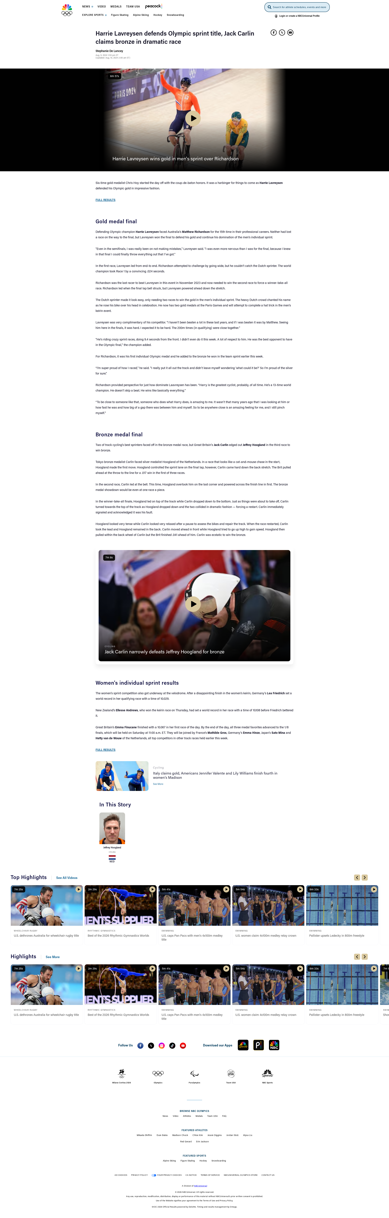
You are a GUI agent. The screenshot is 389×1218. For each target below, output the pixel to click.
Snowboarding (219, 1161)
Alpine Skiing (169, 1161)
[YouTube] (183, 1046)
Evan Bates (162, 1135)
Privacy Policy (139, 1175)
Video (176, 1116)
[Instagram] (162, 1046)
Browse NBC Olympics (194, 1111)
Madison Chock (180, 1135)
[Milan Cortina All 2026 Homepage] (70, 10)
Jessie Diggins (215, 1135)
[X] (151, 1046)
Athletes (187, 1116)
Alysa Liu (247, 1135)
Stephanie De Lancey (109, 51)
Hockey (203, 1161)
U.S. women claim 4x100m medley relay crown (265, 935)
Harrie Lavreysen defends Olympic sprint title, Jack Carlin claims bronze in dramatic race (175, 38)
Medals (199, 1116)
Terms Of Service (210, 1175)
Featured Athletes (195, 1130)
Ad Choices (121, 1175)
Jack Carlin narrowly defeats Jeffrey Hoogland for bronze (164, 652)
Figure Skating (188, 1161)
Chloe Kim (198, 1135)
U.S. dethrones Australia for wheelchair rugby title (46, 935)
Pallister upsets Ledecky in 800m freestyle (336, 935)
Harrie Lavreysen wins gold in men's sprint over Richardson (175, 159)
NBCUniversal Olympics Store (241, 1175)
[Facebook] (140, 1046)
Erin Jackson (202, 1142)
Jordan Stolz (232, 1135)
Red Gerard (186, 1142)
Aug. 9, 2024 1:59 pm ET (107, 55)
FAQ (224, 1116)
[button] (87, 7)
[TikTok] (172, 1046)
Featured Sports (194, 1156)
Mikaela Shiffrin (144, 1135)
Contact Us (268, 1175)
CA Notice (191, 1175)
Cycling (112, 852)
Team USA (212, 1116)
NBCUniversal (200, 1186)
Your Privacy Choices (169, 1175)
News (165, 1116)
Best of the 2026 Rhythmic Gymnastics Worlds (118, 935)
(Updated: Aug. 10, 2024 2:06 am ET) (113, 58)
